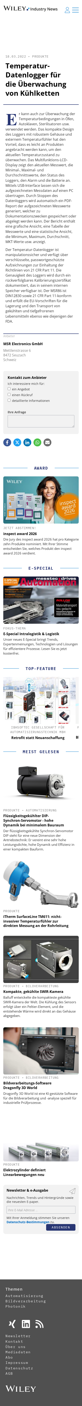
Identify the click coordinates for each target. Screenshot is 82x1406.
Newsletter (18, 1336)
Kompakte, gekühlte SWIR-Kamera (33, 991)
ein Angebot (21, 389)
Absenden (61, 1227)
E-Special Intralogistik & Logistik (31, 633)
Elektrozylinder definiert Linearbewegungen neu (24, 1172)
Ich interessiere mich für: (26, 384)
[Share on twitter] (17, 442)
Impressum (16, 1362)
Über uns (15, 1346)
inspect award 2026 (20, 533)
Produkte (40, 56)
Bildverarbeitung (42, 986)
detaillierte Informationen (31, 401)
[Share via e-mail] (47, 442)
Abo (9, 1357)
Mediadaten (18, 1352)
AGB (9, 1373)
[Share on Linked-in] (27, 442)
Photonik (15, 1306)
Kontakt (14, 1341)
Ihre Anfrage (17, 412)
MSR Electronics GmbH (23, 343)
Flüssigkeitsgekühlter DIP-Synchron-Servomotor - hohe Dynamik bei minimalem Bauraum (33, 820)
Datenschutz (19, 1368)
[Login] (67, 9)
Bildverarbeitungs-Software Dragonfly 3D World (27, 1085)
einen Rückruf (22, 395)
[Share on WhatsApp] (37, 442)
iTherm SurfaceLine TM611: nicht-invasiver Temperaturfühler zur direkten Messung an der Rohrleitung (35, 921)
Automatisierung (41, 810)
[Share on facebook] (7, 442)
